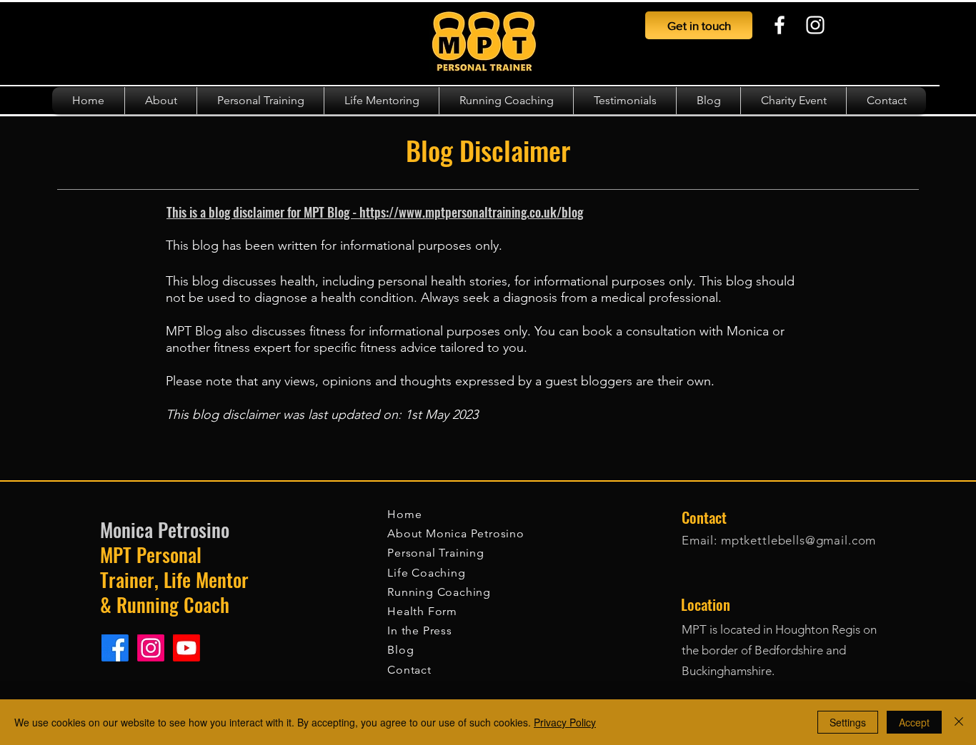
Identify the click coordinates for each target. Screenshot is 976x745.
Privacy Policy (565, 722)
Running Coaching (439, 592)
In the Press (419, 630)
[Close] (958, 722)
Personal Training (435, 552)
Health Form (422, 611)
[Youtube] (186, 648)
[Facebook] (779, 25)
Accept (914, 722)
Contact (409, 669)
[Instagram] (815, 25)
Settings (848, 722)
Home (406, 514)
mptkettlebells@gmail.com (798, 540)
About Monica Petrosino (455, 533)
